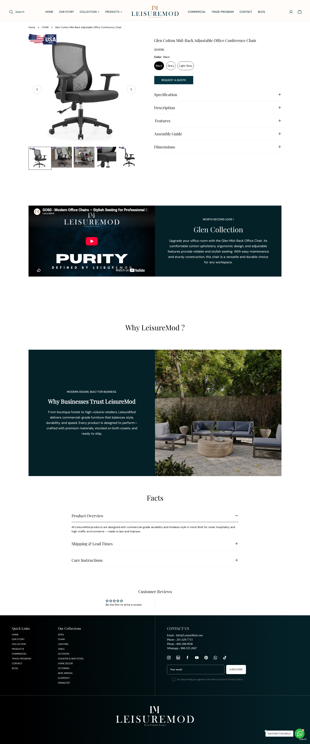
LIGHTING (63, 644)
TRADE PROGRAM (21, 658)
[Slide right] (131, 89)
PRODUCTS (18, 648)
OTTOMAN (63, 668)
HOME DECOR (65, 663)
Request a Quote (173, 80)
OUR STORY (18, 639)
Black (159, 66)
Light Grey (185, 66)
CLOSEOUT (64, 677)
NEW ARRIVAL (65, 673)
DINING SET (64, 682)
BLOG (15, 668)
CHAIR (45, 27)
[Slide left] (37, 89)
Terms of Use (218, 679)
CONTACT (17, 663)
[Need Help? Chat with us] (300, 734)
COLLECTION (19, 644)
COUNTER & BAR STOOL (71, 658)
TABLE (61, 648)
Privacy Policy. (235, 679)
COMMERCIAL (19, 653)
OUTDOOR (63, 653)
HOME (15, 634)
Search (302, 739)
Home (32, 27)
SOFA (61, 634)
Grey (171, 66)
